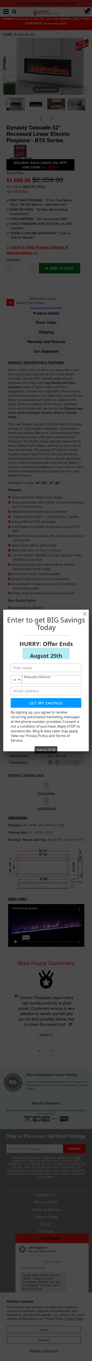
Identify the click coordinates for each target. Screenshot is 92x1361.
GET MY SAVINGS (46, 703)
